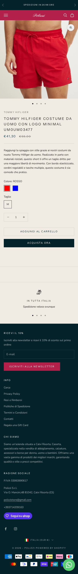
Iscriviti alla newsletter (32, 366)
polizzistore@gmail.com (17, 500)
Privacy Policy (12, 394)
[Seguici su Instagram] (15, 529)
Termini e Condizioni (15, 412)
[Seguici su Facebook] (6, 529)
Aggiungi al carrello (39, 231)
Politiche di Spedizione (17, 406)
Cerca (7, 387)
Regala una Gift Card (16, 425)
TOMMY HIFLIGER (16, 112)
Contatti (8, 419)
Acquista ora (39, 243)
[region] (39, 299)
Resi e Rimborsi (13, 400)
